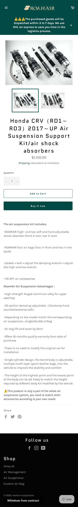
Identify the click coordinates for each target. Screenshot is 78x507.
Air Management (15, 472)
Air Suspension (14, 478)
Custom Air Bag (14, 483)
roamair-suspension (23, 495)
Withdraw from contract (23, 500)
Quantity (9, 173)
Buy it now (38, 206)
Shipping (24, 163)
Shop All (9, 466)
